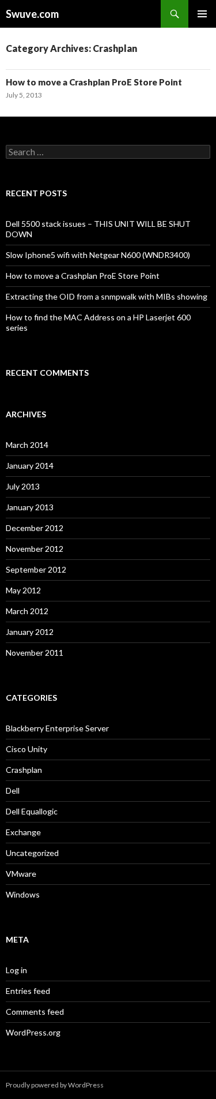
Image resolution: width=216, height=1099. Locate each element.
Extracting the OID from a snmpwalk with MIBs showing (106, 296)
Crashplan (24, 770)
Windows (23, 894)
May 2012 (23, 590)
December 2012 (34, 528)
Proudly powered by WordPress (55, 1085)
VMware (21, 874)
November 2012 (34, 549)
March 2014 (27, 445)
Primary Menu (202, 14)
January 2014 (30, 465)
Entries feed (28, 991)
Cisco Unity (26, 749)
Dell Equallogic (32, 811)
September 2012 (36, 569)
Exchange (23, 832)
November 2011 (34, 652)
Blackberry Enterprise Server (57, 728)
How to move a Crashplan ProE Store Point (94, 82)
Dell (13, 790)
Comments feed (35, 1011)
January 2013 (30, 507)
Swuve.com (32, 14)
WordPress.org (33, 1032)
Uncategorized (32, 853)
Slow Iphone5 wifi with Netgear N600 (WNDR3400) (98, 255)
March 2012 (27, 611)
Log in (16, 970)
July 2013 (23, 486)
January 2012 (30, 632)
